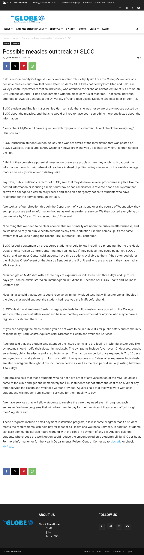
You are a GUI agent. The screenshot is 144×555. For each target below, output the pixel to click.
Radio (105, 28)
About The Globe (103, 2)
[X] (132, 8)
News (7, 28)
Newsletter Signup (71, 2)
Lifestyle (55, 28)
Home (6, 38)
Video (93, 28)
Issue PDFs (52, 536)
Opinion (70, 28)
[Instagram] (126, 8)
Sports (82, 28)
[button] (136, 29)
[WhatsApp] (32, 66)
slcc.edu (116, 441)
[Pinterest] (23, 66)
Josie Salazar (13, 57)
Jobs (48, 532)
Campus (26, 38)
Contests (87, 2)
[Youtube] (138, 8)
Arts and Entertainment (30, 28)
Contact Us (118, 551)
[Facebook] (120, 8)
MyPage (8, 446)
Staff (49, 528)
